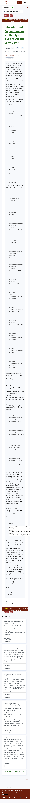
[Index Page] (5, 2)
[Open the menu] (27, 7)
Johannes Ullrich (18, 11)
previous (6, 15)
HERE (6, 20)
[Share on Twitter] (22, 48)
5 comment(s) (9, 58)
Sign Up (25, 2)
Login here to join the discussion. (14, 772)
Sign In (19, 2)
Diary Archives (9, 787)
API (16, 793)
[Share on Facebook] (17, 48)
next (11, 15)
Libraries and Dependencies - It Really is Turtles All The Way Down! (15, 35)
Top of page (25, 779)
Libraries (22, 601)
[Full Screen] (12, 48)
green (11, 7)
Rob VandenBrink (10, 55)
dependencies (15, 601)
